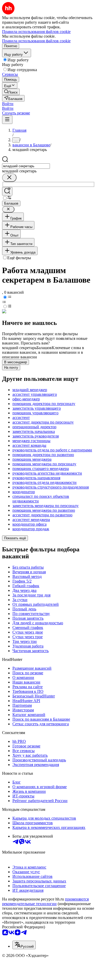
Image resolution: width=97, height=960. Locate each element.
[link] (11, 92)
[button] (7, 104)
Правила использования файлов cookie (36, 41)
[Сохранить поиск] (7, 191)
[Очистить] (9, 177)
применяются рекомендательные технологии (45, 901)
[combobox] (26, 166)
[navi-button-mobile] (7, 119)
